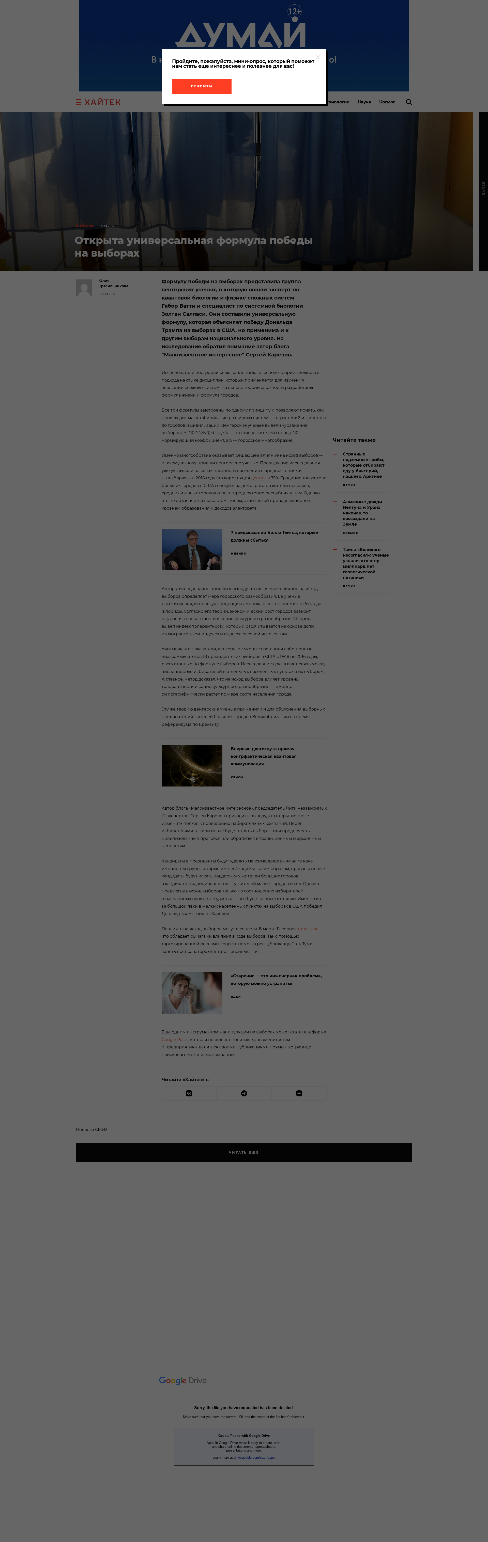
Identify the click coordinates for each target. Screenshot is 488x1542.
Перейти (202, 86)
